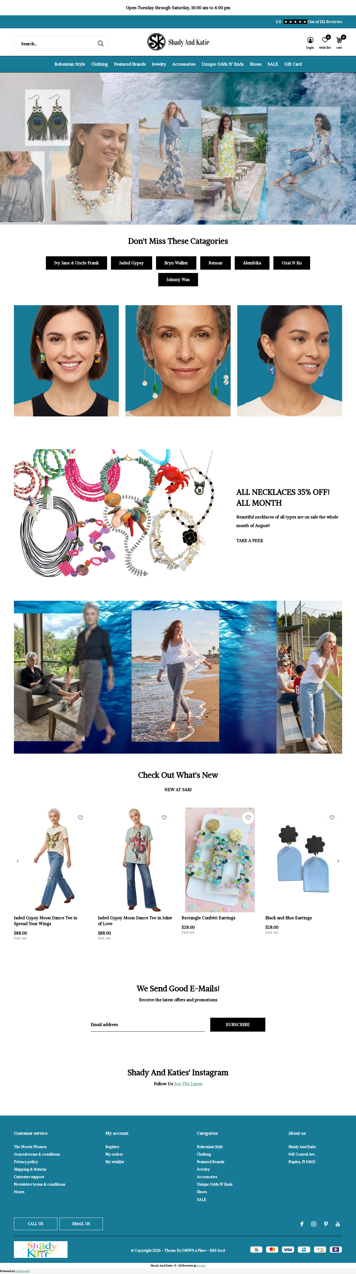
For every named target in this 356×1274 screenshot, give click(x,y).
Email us (81, 1223)
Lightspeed (23, 1271)
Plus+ (202, 1250)
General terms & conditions (37, 1154)
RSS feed (217, 1250)
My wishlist (114, 1161)
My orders (114, 1154)
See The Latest (188, 1083)
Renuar (215, 262)
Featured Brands (130, 64)
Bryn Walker (176, 262)
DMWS (188, 1250)
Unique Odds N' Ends (223, 64)
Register (112, 1146)
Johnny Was (178, 279)
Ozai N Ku (292, 262)
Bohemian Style (70, 64)
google (201, 1265)
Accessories (184, 64)
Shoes (255, 64)
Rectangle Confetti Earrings (208, 918)
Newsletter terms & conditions (39, 1184)
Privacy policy (26, 1161)
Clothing (99, 64)
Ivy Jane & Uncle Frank (76, 262)
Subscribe (238, 1024)
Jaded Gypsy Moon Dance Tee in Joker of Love (135, 921)
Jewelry (159, 64)
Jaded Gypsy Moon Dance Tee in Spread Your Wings (45, 921)
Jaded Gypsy (131, 262)
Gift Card (293, 64)
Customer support (29, 1176)
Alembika (252, 262)
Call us (35, 1223)
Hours (19, 1191)
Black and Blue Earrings (288, 918)
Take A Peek (249, 540)
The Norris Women (30, 1146)
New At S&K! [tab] (178, 789)
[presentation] (18, 861)
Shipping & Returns (30, 1169)
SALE (273, 64)
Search (100, 44)
